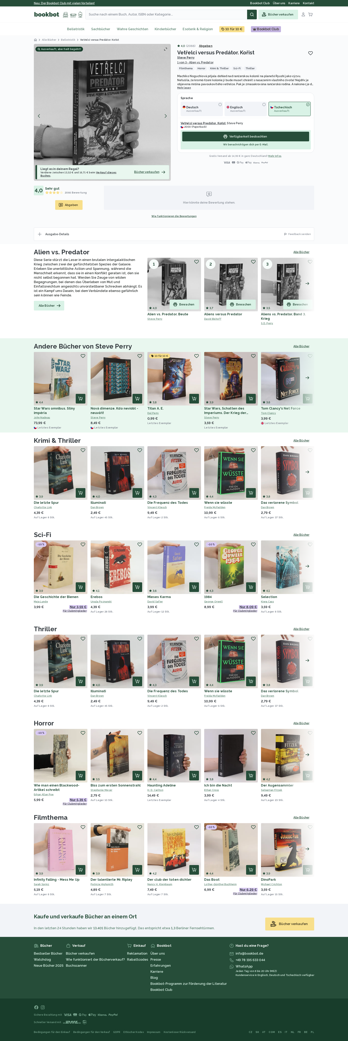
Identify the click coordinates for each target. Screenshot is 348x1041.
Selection (269, 597)
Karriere (156, 972)
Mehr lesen (184, 87)
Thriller (45, 629)
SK (257, 1032)
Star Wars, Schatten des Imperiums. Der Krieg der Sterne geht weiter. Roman (226, 413)
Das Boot (212, 880)
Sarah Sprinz (41, 884)
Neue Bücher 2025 (49, 966)
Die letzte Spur (46, 503)
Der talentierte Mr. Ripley (112, 880)
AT (264, 1032)
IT (286, 1032)
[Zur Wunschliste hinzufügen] (310, 53)
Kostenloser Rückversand (180, 1032)
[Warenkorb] (310, 14)
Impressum (154, 1032)
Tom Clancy (268, 413)
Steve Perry (186, 57)
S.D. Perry (267, 323)
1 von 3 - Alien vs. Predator (195, 62)
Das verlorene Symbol (279, 503)
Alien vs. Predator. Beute (167, 314)
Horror (44, 723)
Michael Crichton (271, 884)
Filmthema (51, 817)
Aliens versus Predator (223, 314)
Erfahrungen (160, 966)
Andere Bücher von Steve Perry (83, 346)
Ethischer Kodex (133, 1032)
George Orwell (213, 601)
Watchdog (42, 959)
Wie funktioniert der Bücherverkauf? (95, 959)
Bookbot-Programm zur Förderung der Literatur (188, 984)
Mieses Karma (159, 597)
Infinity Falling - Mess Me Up (57, 880)
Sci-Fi (42, 534)
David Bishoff (212, 319)
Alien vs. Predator (61, 252)
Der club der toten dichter (169, 880)
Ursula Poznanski (101, 601)
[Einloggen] (303, 14)
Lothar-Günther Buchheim (220, 884)
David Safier (155, 601)
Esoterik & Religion (198, 29)
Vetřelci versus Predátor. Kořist (203, 123)
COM (272, 1032)
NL (293, 1032)
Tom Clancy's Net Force (280, 408)
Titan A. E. (155, 408)
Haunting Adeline (161, 785)
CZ (251, 1032)
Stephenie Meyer (101, 790)
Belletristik (76, 29)
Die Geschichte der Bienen (56, 597)
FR (299, 1032)
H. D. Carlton (155, 790)
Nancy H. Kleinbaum (159, 884)
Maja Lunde (41, 601)
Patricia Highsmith (102, 884)
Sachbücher (100, 29)
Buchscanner (76, 966)
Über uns (157, 953)
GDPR (116, 1032)
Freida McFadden (215, 507)
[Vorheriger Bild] (39, 116)
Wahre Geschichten (132, 29)
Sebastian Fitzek (271, 790)
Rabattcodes (137, 959)
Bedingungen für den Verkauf (91, 1032)
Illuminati (98, 503)
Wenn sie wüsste (218, 503)
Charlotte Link (43, 507)
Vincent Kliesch (157, 507)
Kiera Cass (267, 601)
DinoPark (268, 880)
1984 (208, 597)
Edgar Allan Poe (44, 794)
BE (306, 1032)
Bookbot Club (161, 990)
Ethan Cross (211, 790)
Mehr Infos (274, 156)
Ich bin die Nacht (218, 785)
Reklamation (137, 953)
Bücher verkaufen (80, 953)
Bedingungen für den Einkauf (52, 1032)
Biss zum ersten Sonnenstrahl (116, 785)
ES (280, 1032)
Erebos (97, 597)
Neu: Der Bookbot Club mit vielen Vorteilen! (64, 3)
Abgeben (205, 46)
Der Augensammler (277, 785)
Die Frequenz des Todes (167, 503)
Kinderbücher (165, 29)
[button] (102, 112)
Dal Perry (153, 413)
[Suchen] (252, 14)
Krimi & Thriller (57, 440)
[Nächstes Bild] (165, 116)
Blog (154, 978)
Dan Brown (97, 507)
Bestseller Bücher (48, 953)
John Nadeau (42, 417)
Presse (155, 959)
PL (312, 1032)
